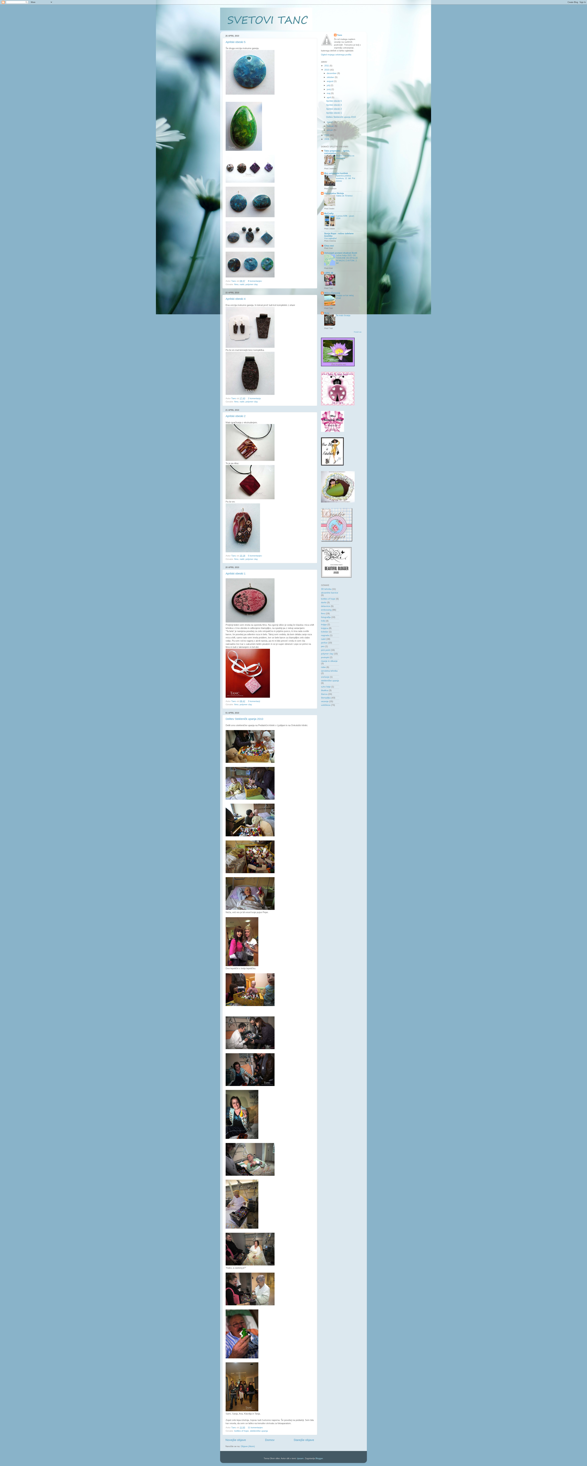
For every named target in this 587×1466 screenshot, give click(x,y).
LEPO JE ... (330, 273)
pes (323, 646)
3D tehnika (326, 589)
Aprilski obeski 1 (236, 573)
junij (329, 89)
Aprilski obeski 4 (236, 298)
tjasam (300, 1458)
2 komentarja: (255, 398)
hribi (323, 621)
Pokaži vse (358, 332)
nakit (242, 284)
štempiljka (326, 698)
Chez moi (329, 246)
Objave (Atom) (248, 1446)
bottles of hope (241, 1431)
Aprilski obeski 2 (236, 416)
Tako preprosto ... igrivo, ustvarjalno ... (337, 152)
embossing (326, 610)
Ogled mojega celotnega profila (336, 55)
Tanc (339, 35)
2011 (327, 66)
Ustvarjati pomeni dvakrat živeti (340, 253)
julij (328, 85)
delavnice (325, 606)
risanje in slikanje (329, 661)
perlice (324, 643)
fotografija (326, 617)
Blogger (319, 1458)
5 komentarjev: (255, 556)
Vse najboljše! (330, 238)
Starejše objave (304, 1440)
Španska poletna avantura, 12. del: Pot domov (345, 178)
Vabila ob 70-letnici (344, 196)
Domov (270, 1440)
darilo (323, 602)
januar (330, 130)
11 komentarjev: (256, 1427)
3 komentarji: (254, 701)
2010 (327, 70)
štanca (324, 694)
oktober (331, 77)
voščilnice (325, 705)
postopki (325, 657)
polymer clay (252, 284)
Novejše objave (235, 1440)
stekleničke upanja (259, 1431)
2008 (327, 139)
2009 (327, 135)
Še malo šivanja (343, 315)
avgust (330, 81)
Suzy (326, 313)
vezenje (325, 701)
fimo (236, 284)
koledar (324, 632)
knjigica (324, 628)
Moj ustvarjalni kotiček (336, 173)
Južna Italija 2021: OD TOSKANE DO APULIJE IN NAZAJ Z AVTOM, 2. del (347, 259)
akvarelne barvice (329, 593)
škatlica (324, 690)
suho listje (326, 687)
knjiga (324, 624)
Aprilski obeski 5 (236, 42)
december (332, 73)
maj (329, 93)
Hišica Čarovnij (332, 293)
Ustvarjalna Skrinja (334, 193)
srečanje (325, 677)
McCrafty (329, 213)
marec (330, 122)
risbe (323, 667)
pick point (325, 650)
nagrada (325, 635)
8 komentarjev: (255, 281)
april (329, 97)
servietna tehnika (329, 671)
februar (330, 126)
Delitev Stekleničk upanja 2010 (244, 718)
